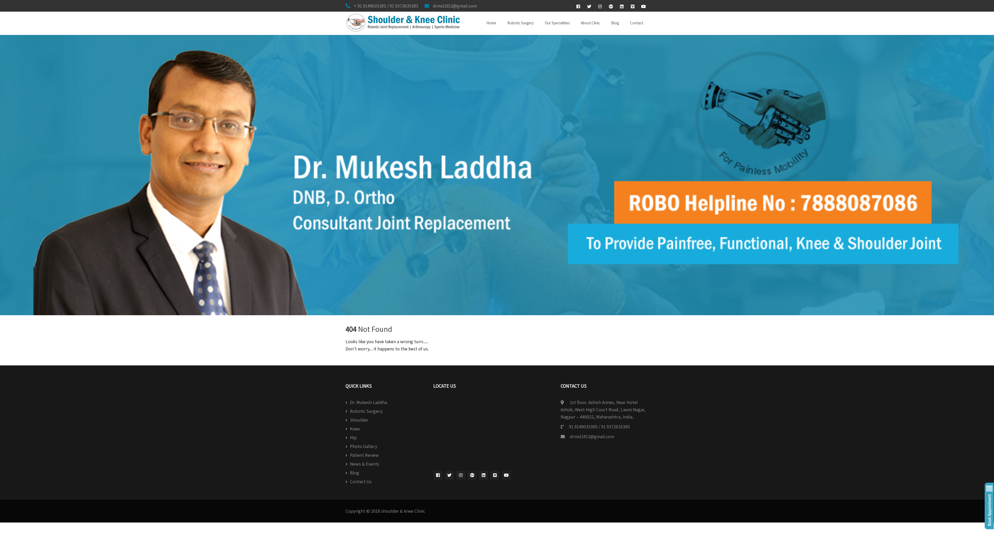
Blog (615, 22)
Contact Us (361, 481)
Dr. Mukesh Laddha (368, 402)
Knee (355, 429)
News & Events (364, 464)
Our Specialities (557, 22)
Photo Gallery (363, 446)
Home (491, 22)
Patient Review (364, 455)
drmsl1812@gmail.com (592, 436)
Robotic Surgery (520, 22)
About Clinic (590, 22)
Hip (353, 437)
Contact (636, 22)
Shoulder (359, 420)
